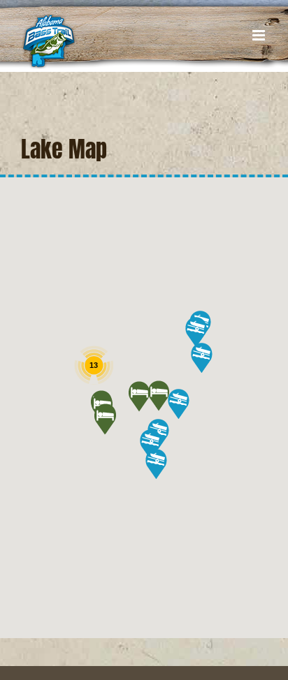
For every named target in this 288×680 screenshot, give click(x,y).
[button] (158, 395)
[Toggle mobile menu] (259, 35)
